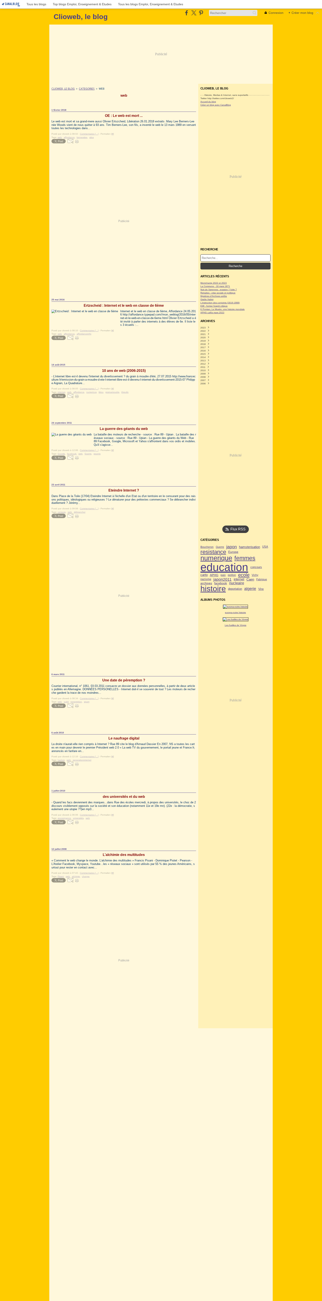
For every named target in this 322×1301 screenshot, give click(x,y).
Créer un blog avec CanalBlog (215, 105)
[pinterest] (201, 12)
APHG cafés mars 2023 (212, 312)
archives (206, 583)
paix (223, 575)
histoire (213, 589)
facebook (220, 583)
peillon (232, 575)
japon (231, 547)
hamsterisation (249, 547)
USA (265, 546)
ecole (243, 575)
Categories (87, 89)
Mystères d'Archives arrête (213, 296)
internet (239, 579)
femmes (244, 558)
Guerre (220, 547)
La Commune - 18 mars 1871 (215, 286)
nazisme (205, 579)
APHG (214, 575)
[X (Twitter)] (193, 12)
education (224, 567)
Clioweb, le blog (63, 89)
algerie (250, 589)
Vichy (255, 575)
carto (204, 575)
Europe (233, 552)
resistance (213, 552)
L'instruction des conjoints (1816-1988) (220, 302)
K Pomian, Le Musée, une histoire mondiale (222, 309)
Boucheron (207, 547)
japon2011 (222, 579)
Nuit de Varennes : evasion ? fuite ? (218, 289)
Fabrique (261, 579)
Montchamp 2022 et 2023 (213, 283)
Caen (250, 579)
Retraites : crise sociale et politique (217, 293)
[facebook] (186, 12)
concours (256, 567)
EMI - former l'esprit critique (214, 306)
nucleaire (236, 583)
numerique (216, 558)
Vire (261, 588)
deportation (235, 589)
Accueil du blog (208, 101)
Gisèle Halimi (206, 299)
